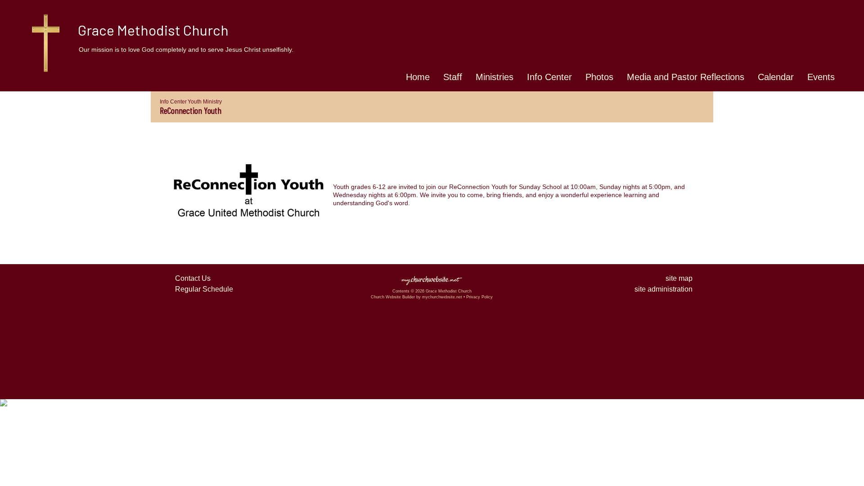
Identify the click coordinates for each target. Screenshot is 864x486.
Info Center (549, 77)
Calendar (776, 77)
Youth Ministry (205, 102)
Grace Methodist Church (153, 29)
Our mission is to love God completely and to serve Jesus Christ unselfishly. (186, 49)
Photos (599, 77)
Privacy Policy (479, 297)
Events (821, 77)
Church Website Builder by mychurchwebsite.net (416, 297)
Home (418, 77)
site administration (663, 289)
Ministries (494, 77)
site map (679, 278)
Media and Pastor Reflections (685, 77)
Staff (452, 77)
